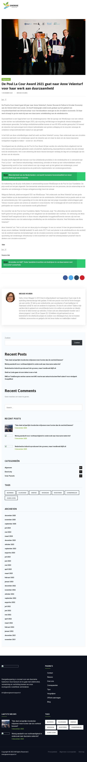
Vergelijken (51, 694)
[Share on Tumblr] (76, 277)
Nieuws (50, 677)
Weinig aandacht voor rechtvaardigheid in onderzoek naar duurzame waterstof (32, 364)
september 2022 (10, 598)
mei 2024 (8, 532)
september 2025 (10, 524)
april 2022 (8, 619)
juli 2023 (8, 557)
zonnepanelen (72, 493)
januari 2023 (9, 581)
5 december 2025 (21, 428)
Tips (49, 689)
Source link (6, 255)
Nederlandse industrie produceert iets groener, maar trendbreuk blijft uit (30, 368)
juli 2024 (8, 528)
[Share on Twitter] (71, 277)
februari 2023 (9, 577)
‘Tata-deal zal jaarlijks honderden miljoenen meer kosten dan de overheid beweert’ (34, 360)
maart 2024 (9, 536)
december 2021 (10, 635)
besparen (10, 493)
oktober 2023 (9, 544)
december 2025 (10, 515)
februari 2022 (9, 627)
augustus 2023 (10, 553)
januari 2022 (9, 631)
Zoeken (7, 338)
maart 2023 (9, 573)
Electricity (8, 472)
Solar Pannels (10, 476)
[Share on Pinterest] (82, 277)
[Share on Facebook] (65, 277)
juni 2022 (8, 610)
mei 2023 (8, 565)
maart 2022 (9, 623)
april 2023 (8, 569)
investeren (58, 493)
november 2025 (10, 520)
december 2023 (10, 540)
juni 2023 (8, 561)
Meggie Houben (22, 93)
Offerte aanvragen (54, 698)
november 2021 (10, 639)
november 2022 (10, 590)
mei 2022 (8, 615)
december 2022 (10, 586)
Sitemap (81, 752)
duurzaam (22, 493)
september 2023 (10, 548)
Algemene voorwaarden (68, 752)
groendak (45, 493)
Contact (50, 673)
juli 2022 (8, 606)
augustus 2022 (10, 602)
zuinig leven (11, 498)
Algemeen (6, 79)
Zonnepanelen (52, 685)
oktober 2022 (9, 594)
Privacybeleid (52, 752)
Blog (49, 702)
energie (34, 493)
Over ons (50, 681)
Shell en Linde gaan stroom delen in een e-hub (21, 372)
